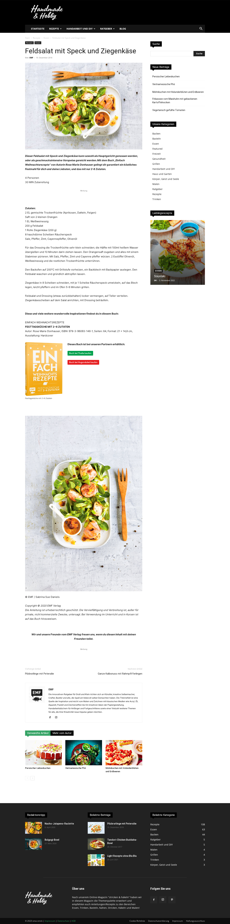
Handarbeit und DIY (80, 28)
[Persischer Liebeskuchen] (43, 752)
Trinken (156, 199)
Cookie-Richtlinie (137, 920)
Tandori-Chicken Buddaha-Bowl (175, 276)
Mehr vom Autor (62, 733)
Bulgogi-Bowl (52, 839)
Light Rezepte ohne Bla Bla (122, 856)
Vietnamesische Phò (75, 768)
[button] (201, 29)
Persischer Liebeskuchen (37, 768)
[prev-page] (27, 778)
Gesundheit (159, 158)
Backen (156, 133)
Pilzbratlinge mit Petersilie (39, 673)
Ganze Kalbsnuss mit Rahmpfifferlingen (120, 673)
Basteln (156, 138)
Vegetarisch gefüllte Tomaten (168, 110)
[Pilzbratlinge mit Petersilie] (96, 828)
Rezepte (54, 28)
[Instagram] (57, 718)
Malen (155, 184)
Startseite (37, 28)
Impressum (177, 920)
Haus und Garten (162, 174)
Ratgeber (106, 28)
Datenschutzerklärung (158, 920)
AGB (73, 920)
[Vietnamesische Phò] (83, 752)
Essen (46, 37)
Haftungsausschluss (195, 920)
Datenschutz (63, 920)
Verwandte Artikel (37, 733)
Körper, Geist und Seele (165, 179)
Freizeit (156, 153)
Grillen (156, 163)
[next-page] (32, 778)
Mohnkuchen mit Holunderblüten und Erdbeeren (178, 92)
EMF (31, 57)
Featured (157, 148)
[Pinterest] (172, 899)
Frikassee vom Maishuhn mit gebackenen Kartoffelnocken (174, 101)
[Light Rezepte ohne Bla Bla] (96, 860)
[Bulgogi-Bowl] (33, 844)
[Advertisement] (83, 197)
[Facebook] (51, 718)
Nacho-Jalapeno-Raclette (59, 823)
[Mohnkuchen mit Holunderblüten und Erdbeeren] (124, 752)
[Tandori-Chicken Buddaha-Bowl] (177, 252)
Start (27, 37)
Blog (123, 28)
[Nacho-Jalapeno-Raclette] (33, 828)
